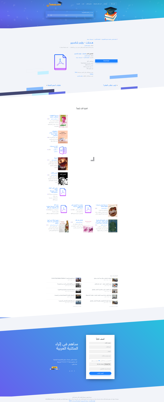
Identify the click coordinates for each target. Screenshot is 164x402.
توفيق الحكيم (104, 208)
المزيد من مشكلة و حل (113, 306)
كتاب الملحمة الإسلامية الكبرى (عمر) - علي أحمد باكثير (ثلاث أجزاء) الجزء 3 (102, 221)
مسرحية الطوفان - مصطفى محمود (53, 116)
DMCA (70, 401)
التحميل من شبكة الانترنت (105, 361)
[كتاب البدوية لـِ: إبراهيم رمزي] (63, 163)
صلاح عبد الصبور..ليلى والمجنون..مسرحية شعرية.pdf (77, 206)
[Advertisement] (106, 50)
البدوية (56, 158)
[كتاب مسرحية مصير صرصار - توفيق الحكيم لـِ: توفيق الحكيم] (112, 210)
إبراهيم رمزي (54, 160)
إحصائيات (105, 3)
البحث (83, 3)
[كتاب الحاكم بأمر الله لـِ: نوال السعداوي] (88, 226)
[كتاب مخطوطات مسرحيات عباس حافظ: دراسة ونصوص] (63, 137)
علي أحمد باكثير (104, 225)
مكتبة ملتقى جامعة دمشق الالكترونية (109, 39)
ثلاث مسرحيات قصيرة (54, 147)
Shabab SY (65, 362)
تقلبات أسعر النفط (54, 85)
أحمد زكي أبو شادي (54, 225)
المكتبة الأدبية (97, 39)
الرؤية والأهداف (92, 401)
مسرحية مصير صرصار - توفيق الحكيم (101, 205)
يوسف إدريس (54, 175)
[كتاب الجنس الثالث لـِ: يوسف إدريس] (63, 178)
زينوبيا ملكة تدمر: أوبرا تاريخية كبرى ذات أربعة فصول (52, 221)
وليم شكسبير (87, 45)
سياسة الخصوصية (84, 401)
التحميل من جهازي (95, 361)
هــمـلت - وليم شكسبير (81, 42)
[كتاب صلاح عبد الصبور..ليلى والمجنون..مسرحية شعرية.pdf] (88, 209)
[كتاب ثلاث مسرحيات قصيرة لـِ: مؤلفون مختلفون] (63, 150)
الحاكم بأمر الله (79, 220)
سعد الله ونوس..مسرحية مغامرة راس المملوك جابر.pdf (52, 206)
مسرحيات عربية (90, 39)
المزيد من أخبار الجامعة (77, 306)
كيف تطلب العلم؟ (109, 85)
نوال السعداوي (79, 222)
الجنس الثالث (54, 173)
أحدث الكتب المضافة (97, 3)
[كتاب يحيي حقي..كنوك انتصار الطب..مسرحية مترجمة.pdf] (63, 192)
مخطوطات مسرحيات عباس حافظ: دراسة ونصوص (53, 133)
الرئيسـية (78, 3)
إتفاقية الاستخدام (76, 401)
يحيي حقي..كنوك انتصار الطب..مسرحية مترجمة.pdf (53, 190)
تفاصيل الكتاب (89, 3)
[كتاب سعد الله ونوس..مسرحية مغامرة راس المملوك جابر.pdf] (64, 209)
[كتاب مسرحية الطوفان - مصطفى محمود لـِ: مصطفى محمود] (63, 121)
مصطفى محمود (54, 119)
